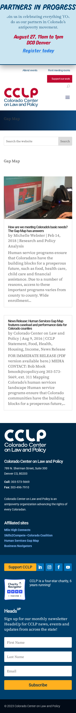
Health (45, 343)
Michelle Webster (29, 235)
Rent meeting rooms (59, 70)
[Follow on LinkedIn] (40, 567)
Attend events (30, 70)
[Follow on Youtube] (68, 567)
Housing (15, 349)
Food (32, 343)
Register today (38, 50)
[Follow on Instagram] (49, 567)
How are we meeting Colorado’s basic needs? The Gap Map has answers (38, 229)
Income (32, 349)
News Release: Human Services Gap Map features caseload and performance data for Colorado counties (37, 324)
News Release (53, 349)
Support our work (61, 78)
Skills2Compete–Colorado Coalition (28, 535)
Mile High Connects (17, 530)
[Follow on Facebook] (58, 567)
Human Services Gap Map (21, 540)
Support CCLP (20, 567)
